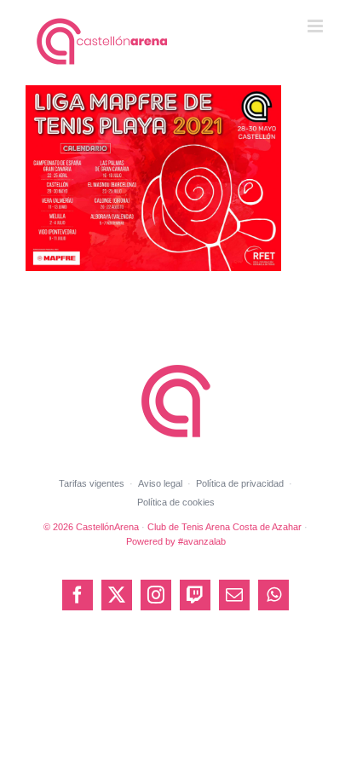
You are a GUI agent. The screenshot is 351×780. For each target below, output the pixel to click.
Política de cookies (176, 502)
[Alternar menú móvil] (316, 26)
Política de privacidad (240, 483)
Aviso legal (160, 483)
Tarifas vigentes (91, 483)
